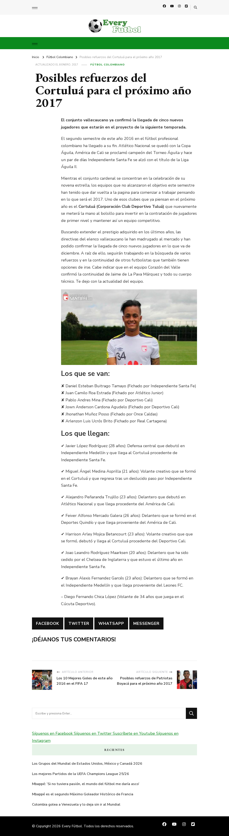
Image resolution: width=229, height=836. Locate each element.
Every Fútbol (72, 826)
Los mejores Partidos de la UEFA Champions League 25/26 (80, 773)
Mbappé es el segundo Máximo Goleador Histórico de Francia (82, 794)
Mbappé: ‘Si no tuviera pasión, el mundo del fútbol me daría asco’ (85, 783)
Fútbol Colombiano (107, 64)
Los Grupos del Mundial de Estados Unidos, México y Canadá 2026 (87, 763)
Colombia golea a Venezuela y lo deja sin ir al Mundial (76, 804)
